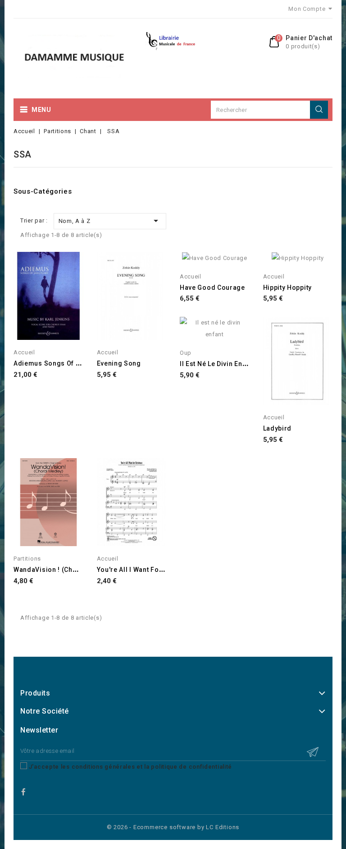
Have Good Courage (212, 287)
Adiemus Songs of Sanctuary (61, 363)
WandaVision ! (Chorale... (55, 569)
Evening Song (119, 363)
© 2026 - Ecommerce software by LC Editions (173, 827)
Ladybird (277, 428)
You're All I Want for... (132, 569)
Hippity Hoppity (287, 287)
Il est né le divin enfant (217, 363)
